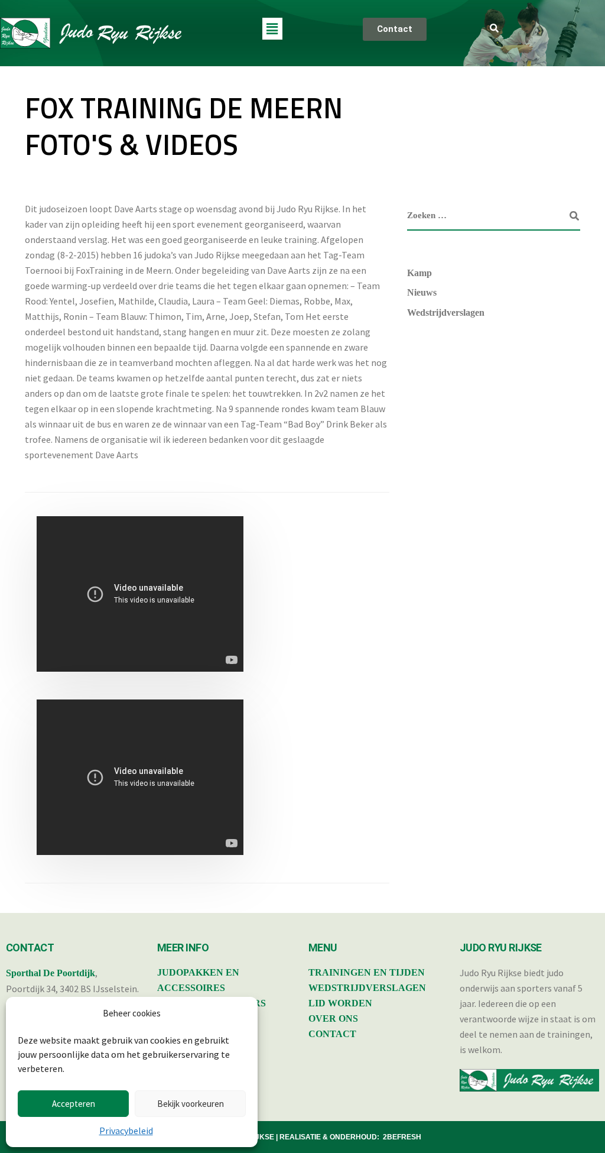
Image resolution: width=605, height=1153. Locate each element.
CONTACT (332, 1034)
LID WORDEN (340, 1003)
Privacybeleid (126, 1130)
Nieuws (422, 292)
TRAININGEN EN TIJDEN (366, 972)
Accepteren (73, 1103)
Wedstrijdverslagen (445, 312)
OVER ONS (333, 1018)
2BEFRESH (402, 1137)
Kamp (419, 273)
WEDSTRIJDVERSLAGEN (367, 988)
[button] (272, 29)
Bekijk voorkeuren (190, 1103)
